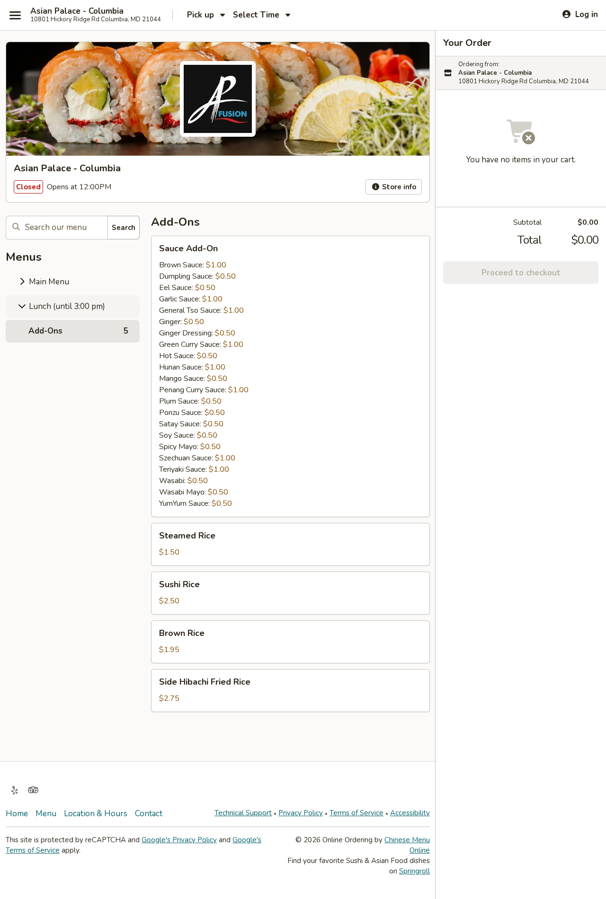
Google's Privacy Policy (179, 840)
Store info (398, 187)
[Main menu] (15, 15)
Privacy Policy (300, 813)
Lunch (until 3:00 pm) (66, 306)
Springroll (414, 871)
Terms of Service (356, 813)
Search (123, 227)
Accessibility (410, 813)
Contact (148, 813)
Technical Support (243, 813)
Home (17, 813)
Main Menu (48, 281)
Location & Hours (95, 813)
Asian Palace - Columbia (77, 11)
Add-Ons (78, 331)
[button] (290, 376)
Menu (46, 813)
